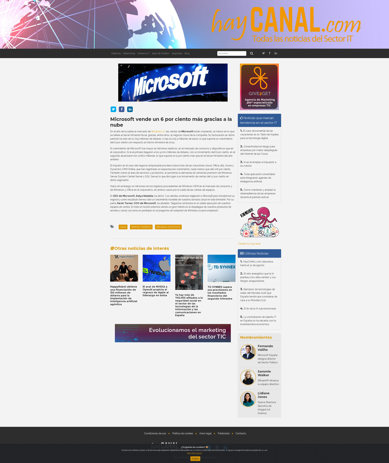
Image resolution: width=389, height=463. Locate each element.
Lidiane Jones (264, 395)
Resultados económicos (168, 227)
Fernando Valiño (265, 348)
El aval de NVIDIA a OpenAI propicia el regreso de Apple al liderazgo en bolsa (156, 291)
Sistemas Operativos (141, 227)
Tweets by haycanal (249, 243)
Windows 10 (158, 131)
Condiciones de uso (155, 433)
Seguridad (177, 53)
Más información (194, 453)
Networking (129, 53)
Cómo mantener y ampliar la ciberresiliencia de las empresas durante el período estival (257, 193)
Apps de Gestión (160, 53)
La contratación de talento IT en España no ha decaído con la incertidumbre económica (258, 321)
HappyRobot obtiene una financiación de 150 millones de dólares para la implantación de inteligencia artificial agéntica (123, 295)
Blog (187, 53)
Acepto (195, 458)
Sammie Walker (264, 373)
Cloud (123, 227)
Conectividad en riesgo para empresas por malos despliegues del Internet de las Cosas (258, 150)
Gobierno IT (144, 53)
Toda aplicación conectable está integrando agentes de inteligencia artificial (257, 178)
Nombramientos (256, 337)
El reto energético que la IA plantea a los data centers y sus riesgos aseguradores (258, 277)
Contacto (241, 433)
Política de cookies (182, 433)
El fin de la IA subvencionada (260, 308)
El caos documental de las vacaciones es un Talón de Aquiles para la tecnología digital (259, 134)
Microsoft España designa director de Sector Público (268, 359)
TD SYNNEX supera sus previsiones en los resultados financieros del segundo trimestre (220, 293)
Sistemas (116, 53)
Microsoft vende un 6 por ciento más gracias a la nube (171, 122)
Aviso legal (205, 433)
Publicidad (223, 433)
